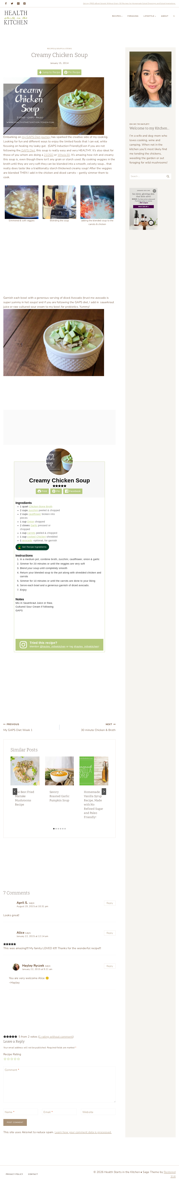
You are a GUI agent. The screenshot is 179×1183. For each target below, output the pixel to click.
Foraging (133, 16)
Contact (33, 1174)
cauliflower (35, 514)
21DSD (48, 155)
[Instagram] (18, 3)
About (164, 16)
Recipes (51, 48)
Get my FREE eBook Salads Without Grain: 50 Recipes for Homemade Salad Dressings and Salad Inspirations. (129, 3)
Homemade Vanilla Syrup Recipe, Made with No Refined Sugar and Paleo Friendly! (93, 804)
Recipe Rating (12, 1054)
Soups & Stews (64, 48)
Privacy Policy (14, 1174)
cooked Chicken (36, 536)
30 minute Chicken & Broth (98, 727)
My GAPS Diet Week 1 (18, 727)
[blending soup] (59, 202)
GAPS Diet (28, 150)
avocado (27, 540)
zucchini (33, 510)
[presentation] (24, 770)
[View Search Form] (174, 16)
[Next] (104, 791)
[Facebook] (5, 3)
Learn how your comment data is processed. (83, 1132)
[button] (54, 485)
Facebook (74, 491)
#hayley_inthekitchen (86, 646)
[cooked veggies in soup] (21, 202)
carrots (31, 533)
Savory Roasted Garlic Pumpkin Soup (60, 796)
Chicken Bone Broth (40, 506)
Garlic (33, 525)
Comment (12, 1070)
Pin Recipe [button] (73, 72)
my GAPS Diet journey (36, 137)
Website (87, 1112)
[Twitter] (12, 3)
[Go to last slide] (15, 791)
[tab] (54, 828)
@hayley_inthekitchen (53, 646)
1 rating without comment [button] (56, 1037)
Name (9, 1112)
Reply (110, 903)
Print (44, 491)
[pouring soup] (97, 202)
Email (48, 1112)
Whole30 (64, 155)
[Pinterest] (24, 3)
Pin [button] (57, 491)
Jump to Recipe (51, 72)
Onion (30, 521)
